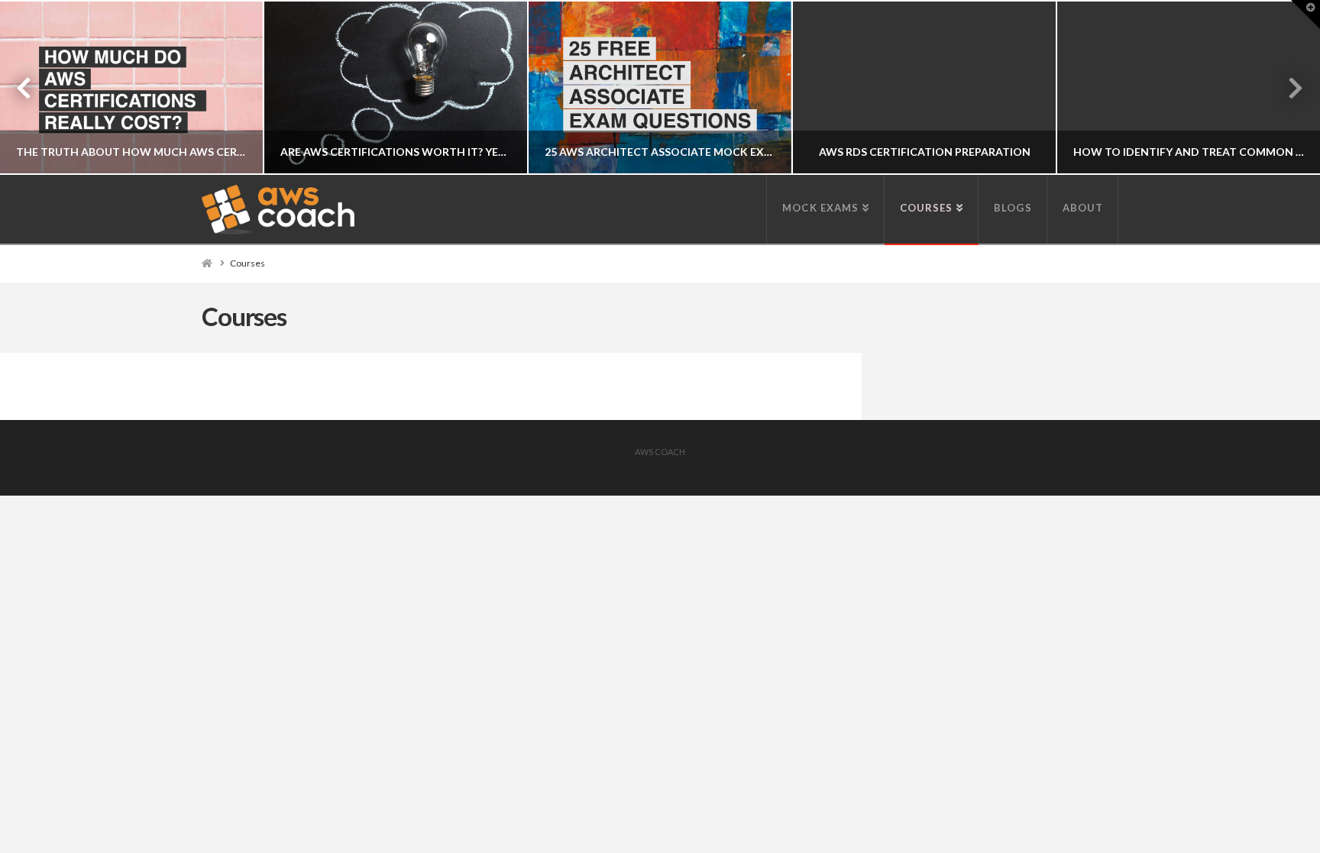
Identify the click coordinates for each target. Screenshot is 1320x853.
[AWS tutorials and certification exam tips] (278, 209)
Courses (247, 263)
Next (1287, 87)
